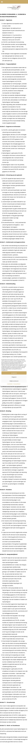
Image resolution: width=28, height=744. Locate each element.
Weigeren (14, 377)
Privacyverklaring (16, 384)
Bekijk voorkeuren (14, 381)
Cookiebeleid (10, 384)
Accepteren (14, 373)
